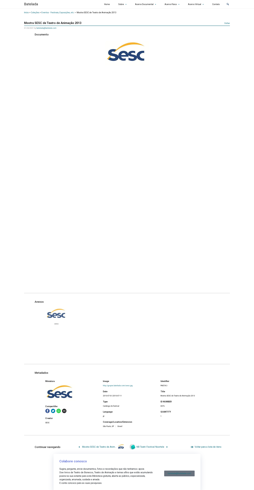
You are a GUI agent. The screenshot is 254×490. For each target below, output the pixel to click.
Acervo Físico (171, 4)
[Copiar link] (64, 411)
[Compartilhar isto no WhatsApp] (58, 411)
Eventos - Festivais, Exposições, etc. (57, 12)
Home (107, 4)
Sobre (121, 4)
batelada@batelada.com (46, 28)
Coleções (35, 12)
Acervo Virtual (194, 4)
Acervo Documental (144, 4)
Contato (216, 4)
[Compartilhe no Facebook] (47, 411)
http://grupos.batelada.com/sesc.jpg (118, 386)
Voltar (227, 23)
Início (26, 12)
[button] (228, 4)
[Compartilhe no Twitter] (53, 411)
